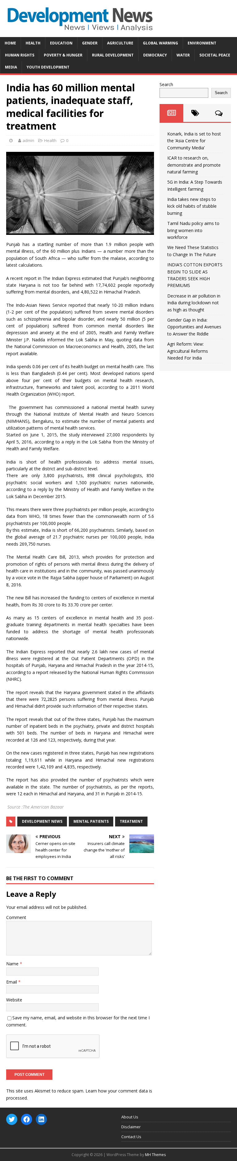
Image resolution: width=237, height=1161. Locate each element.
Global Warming (160, 43)
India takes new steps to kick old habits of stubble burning (192, 206)
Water (183, 55)
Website (14, 1000)
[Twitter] (11, 1119)
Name (13, 964)
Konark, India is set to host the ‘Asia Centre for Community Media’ (194, 141)
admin (28, 140)
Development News (42, 821)
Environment (202, 43)
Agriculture (120, 43)
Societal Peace (214, 55)
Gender (90, 43)
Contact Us (131, 1136)
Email (12, 982)
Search (166, 84)
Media (11, 67)
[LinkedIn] (41, 1119)
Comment (16, 917)
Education (61, 43)
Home (10, 43)
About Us (129, 1117)
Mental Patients (91, 821)
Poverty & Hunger (63, 55)
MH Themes (155, 1154)
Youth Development (48, 67)
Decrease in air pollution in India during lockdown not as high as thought (193, 303)
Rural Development (113, 55)
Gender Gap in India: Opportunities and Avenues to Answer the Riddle (194, 327)
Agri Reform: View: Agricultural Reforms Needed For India (187, 351)
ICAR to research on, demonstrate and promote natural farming (194, 165)
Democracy (155, 55)
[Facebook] (26, 1119)
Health (33, 43)
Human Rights (19, 55)
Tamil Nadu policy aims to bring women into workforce (193, 230)
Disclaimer (131, 1127)
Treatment (131, 821)
